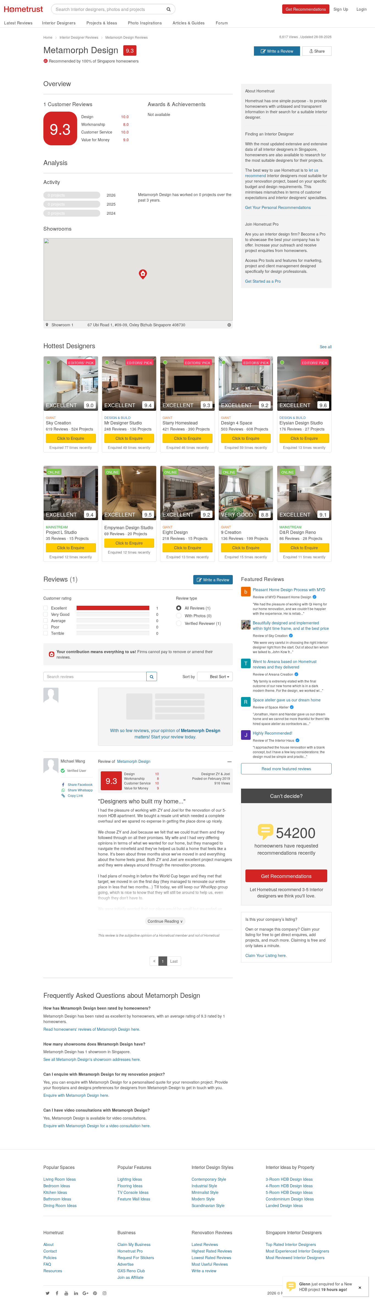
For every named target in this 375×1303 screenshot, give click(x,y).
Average (58, 620)
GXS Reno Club (131, 1270)
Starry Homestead (180, 423)
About (48, 1244)
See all (326, 346)
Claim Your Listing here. (266, 955)
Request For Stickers (135, 1257)
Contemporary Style (209, 1179)
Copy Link (75, 795)
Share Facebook (80, 784)
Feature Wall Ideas (133, 1199)
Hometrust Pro (130, 1251)
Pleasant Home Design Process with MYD (289, 589)
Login (362, 9)
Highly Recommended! (272, 733)
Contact (50, 1251)
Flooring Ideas (129, 1185)
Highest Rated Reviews (212, 1251)
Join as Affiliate (130, 1277)
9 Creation (231, 532)
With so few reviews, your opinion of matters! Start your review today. (165, 733)
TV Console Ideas (133, 1192)
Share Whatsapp (80, 790)
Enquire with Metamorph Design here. (76, 1095)
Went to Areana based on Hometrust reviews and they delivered (285, 664)
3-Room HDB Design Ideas (289, 1179)
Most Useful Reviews (210, 1264)
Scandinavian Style (208, 1205)
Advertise (125, 1264)
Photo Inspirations (145, 23)
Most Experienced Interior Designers (297, 1251)
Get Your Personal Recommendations (278, 207)
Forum (222, 23)
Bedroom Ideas (56, 1185)
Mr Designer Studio (123, 423)
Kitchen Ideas (55, 1192)
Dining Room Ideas (60, 1205)
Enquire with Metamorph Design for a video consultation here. (97, 1125)
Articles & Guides (189, 23)
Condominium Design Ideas (290, 1199)
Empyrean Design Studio (128, 527)
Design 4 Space (236, 423)
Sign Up (341, 9)
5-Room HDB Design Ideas (289, 1192)
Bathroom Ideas (57, 1199)
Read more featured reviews (286, 768)
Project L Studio (61, 532)
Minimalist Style (205, 1192)
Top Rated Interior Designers (291, 1244)
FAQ (47, 1264)
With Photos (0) (198, 615)
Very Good (60, 614)
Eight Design (175, 532)
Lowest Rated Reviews (211, 1257)
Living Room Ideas (59, 1179)
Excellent (59, 608)
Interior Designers (58, 23)
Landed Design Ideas (284, 1205)
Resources (52, 1270)
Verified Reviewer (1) (203, 623)
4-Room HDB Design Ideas (289, 1185)
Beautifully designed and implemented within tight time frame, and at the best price (291, 625)
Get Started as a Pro (263, 281)
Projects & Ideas (101, 23)
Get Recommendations (306, 9)
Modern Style (203, 1199)
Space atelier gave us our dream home (287, 700)
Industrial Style (204, 1185)
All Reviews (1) (198, 608)
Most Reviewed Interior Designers (295, 1257)
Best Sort (218, 676)
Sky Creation (58, 423)
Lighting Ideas (129, 1179)
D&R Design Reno (297, 532)
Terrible (57, 633)
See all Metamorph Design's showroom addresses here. (92, 1059)
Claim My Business (133, 1244)
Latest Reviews (18, 23)
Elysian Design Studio (301, 423)
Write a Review (279, 51)
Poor (55, 627)
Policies (50, 1257)
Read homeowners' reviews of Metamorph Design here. (91, 1029)
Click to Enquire (70, 438)
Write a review (204, 1270)
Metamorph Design (133, 761)
